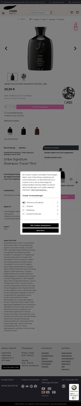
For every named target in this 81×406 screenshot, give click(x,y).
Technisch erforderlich (35, 202)
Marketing (30, 210)
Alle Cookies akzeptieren (40, 225)
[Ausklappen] (58, 202)
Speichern (40, 230)
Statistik (30, 206)
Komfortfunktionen (34, 214)
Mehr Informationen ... (39, 190)
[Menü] (77, 385)
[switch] (24, 206)
